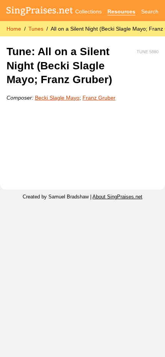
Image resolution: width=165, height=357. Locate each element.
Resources (121, 11)
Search (149, 11)
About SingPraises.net (117, 197)
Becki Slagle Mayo (57, 98)
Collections (88, 11)
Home (14, 29)
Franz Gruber (99, 98)
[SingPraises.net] (40, 12)
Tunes (35, 29)
